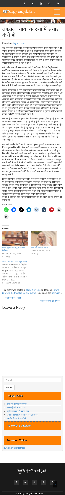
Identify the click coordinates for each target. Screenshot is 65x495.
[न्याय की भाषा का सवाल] (44, 238)
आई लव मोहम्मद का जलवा (16, 403)
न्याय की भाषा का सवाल (39, 247)
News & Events (33, 289)
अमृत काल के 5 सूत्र (11, 297)
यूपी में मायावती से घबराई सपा (18, 410)
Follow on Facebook (19, 425)
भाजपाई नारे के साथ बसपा (16, 407)
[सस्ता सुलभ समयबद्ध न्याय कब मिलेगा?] (15, 238)
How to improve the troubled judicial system (30, 291)
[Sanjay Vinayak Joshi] (19, 12)
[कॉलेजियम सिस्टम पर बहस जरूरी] (16, 272)
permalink (56, 292)
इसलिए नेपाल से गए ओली (16, 418)
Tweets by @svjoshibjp (15, 447)
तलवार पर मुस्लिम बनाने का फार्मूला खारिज (22, 414)
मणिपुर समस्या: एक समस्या (51, 300)
